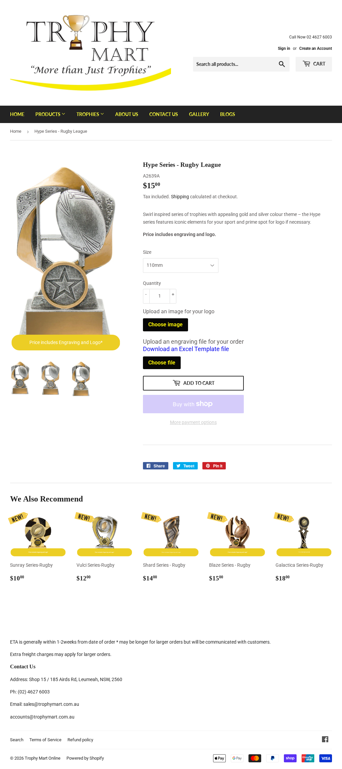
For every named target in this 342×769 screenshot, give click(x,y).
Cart (318, 64)
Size (147, 252)
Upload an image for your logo (178, 311)
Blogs (227, 114)
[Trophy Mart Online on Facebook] (325, 740)
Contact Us (163, 114)
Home (17, 114)
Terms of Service (45, 739)
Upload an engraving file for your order (193, 345)
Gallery (199, 114)
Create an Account (315, 48)
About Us (126, 114)
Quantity (152, 283)
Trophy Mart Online (42, 758)
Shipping (180, 196)
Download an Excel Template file (186, 348)
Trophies (88, 114)
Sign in (284, 48)
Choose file (161, 362)
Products (48, 114)
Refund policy (80, 739)
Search (16, 739)
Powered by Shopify (85, 758)
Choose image (165, 324)
